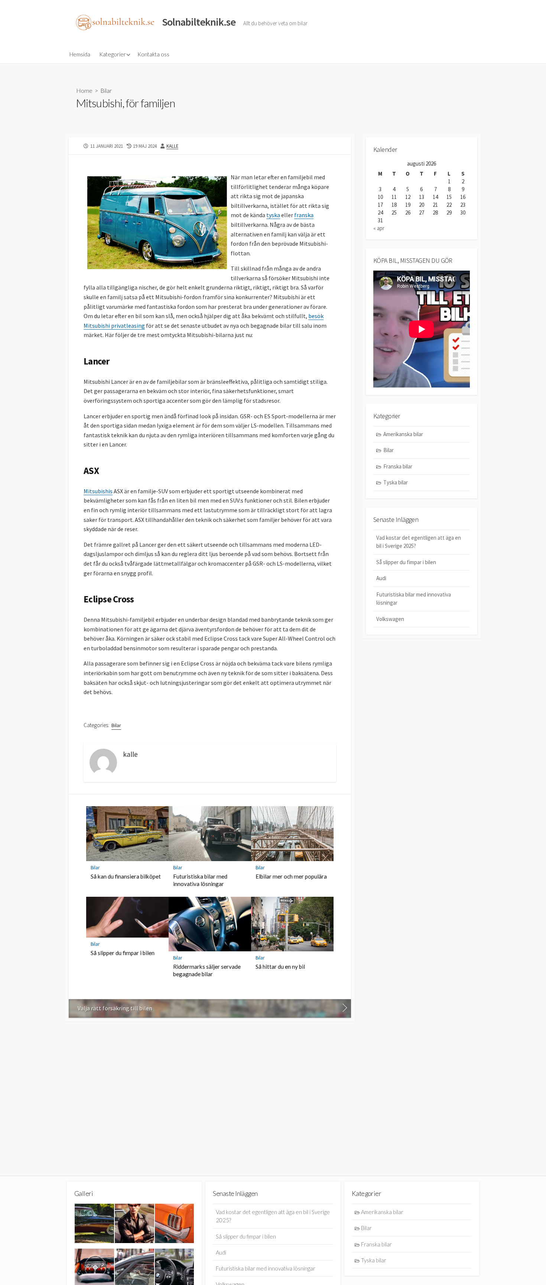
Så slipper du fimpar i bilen (123, 952)
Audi (381, 578)
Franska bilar (397, 466)
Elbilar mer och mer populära (291, 876)
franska (303, 215)
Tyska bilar (395, 482)
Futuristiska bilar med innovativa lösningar (200, 880)
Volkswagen (390, 618)
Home (84, 90)
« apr (378, 228)
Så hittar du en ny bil (280, 966)
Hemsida (79, 54)
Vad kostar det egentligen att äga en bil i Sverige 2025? (418, 542)
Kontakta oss (153, 54)
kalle (172, 146)
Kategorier (112, 54)
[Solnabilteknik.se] (115, 22)
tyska (273, 215)
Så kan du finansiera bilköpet (126, 876)
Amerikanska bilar (403, 434)
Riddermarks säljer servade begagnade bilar (207, 970)
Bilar (106, 90)
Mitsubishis (98, 491)
